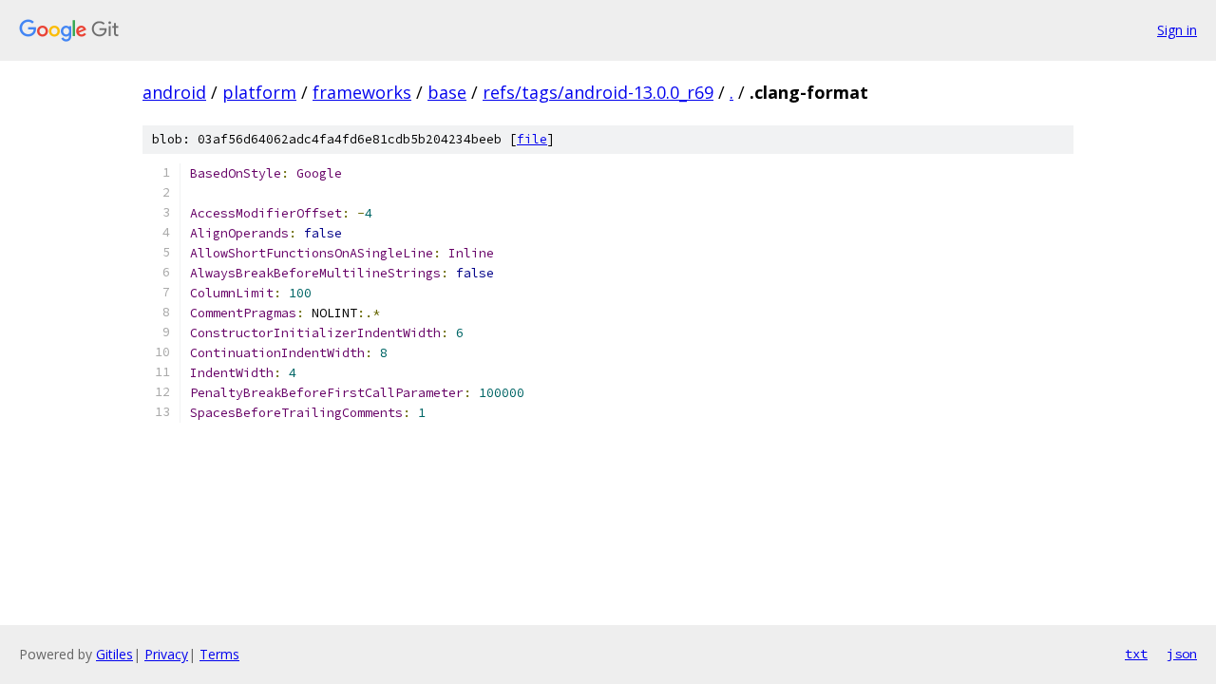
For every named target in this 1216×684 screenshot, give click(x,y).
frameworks (362, 92)
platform (259, 92)
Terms (219, 654)
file (532, 139)
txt (1136, 653)
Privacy (166, 654)
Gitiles (114, 654)
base (447, 92)
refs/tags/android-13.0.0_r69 (598, 92)
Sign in (1177, 30)
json (1182, 653)
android (174, 92)
